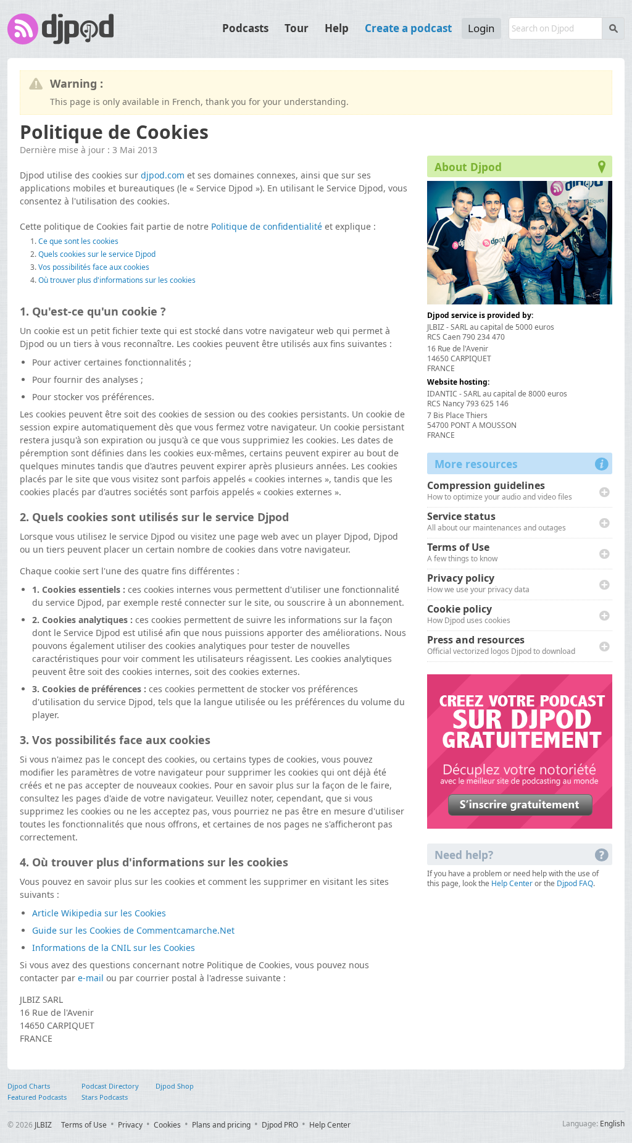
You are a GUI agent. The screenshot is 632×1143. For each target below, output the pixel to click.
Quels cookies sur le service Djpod (97, 254)
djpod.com (163, 175)
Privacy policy (478, 584)
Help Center (512, 883)
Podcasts (245, 28)
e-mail (91, 978)
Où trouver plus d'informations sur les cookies (117, 280)
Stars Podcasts (104, 1097)
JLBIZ (43, 1125)
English (612, 1123)
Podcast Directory (110, 1086)
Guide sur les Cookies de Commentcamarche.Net (133, 930)
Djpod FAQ (575, 883)
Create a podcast (408, 28)
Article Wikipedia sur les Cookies (99, 913)
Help (337, 28)
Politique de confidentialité (266, 226)
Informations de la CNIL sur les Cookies (113, 947)
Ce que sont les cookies (78, 241)
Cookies (167, 1125)
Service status (496, 522)
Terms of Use (462, 553)
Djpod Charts (28, 1086)
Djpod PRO (280, 1125)
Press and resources (501, 645)
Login (481, 28)
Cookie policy (468, 615)
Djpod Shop (175, 1086)
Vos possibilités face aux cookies (93, 267)
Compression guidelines (499, 491)
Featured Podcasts (37, 1097)
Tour (297, 28)
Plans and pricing (221, 1125)
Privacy (130, 1125)
